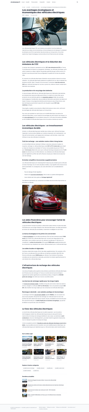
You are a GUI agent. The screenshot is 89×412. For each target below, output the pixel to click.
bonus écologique (28, 236)
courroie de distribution (37, 174)
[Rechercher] (77, 2)
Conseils (48, 2)
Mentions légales (42, 407)
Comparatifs (42, 2)
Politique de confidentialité (61, 407)
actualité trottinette (27, 370)
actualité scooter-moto (59, 368)
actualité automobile (35, 7)
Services (53, 2)
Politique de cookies (51, 407)
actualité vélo (36, 370)
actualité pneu (49, 368)
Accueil (23, 2)
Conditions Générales (43, 408)
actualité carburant (40, 368)
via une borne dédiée (39, 294)
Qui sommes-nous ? (71, 407)
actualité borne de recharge (28, 368)
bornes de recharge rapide (31, 283)
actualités (28, 7)
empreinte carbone (48, 97)
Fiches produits (34, 2)
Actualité (27, 2)
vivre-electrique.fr (29, 117)
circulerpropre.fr (15, 2)
